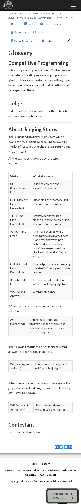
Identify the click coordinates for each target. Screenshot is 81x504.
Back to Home (65, 17)
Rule (34, 463)
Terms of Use (12, 470)
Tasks (31, 24)
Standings (41, 32)
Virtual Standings (25, 41)
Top (16, 24)
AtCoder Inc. (43, 481)
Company (30, 474)
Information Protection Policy (59, 470)
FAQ (41, 474)
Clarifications (52, 24)
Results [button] (19, 32)
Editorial (50, 41)
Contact (51, 474)
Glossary (44, 463)
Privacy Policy (31, 470)
